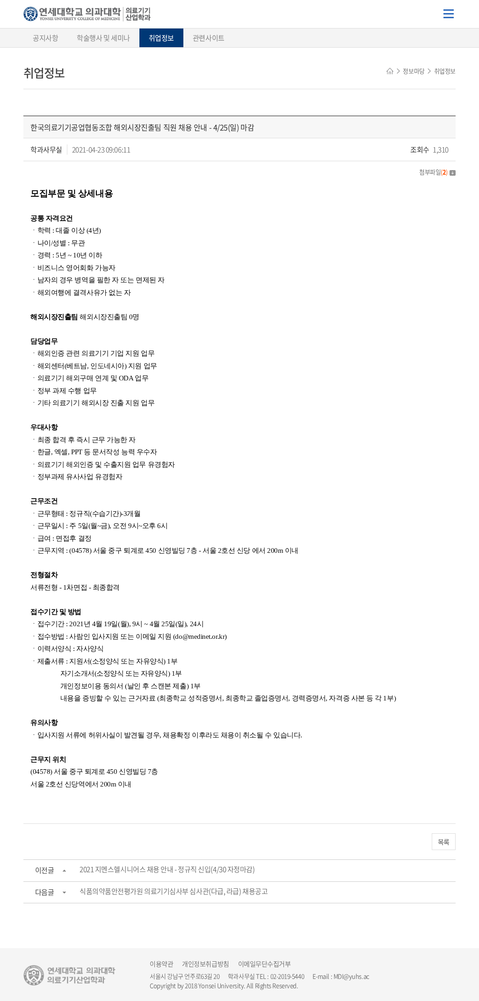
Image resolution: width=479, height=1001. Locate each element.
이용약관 (161, 963)
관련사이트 (209, 38)
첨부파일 (433, 171)
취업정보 (161, 38)
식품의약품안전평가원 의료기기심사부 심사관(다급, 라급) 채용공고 (174, 891)
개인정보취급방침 (205, 963)
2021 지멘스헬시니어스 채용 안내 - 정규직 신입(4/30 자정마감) (167, 869)
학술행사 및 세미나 (103, 38)
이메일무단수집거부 (264, 963)
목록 (444, 841)
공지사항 (45, 38)
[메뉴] (449, 14)
